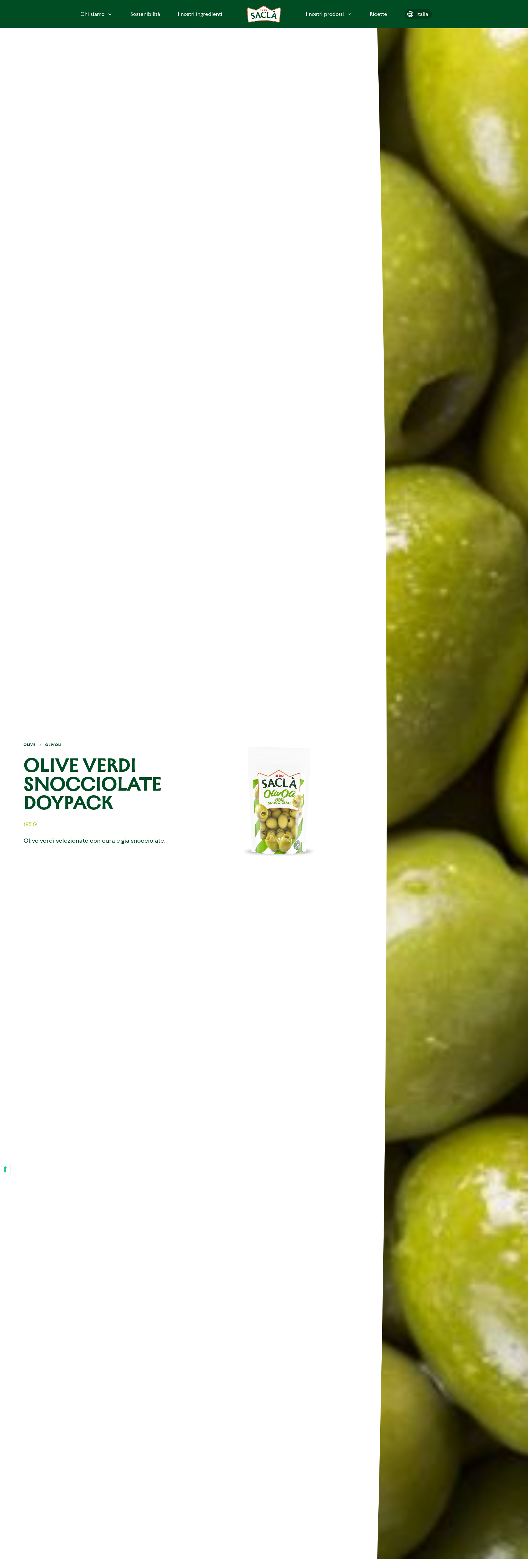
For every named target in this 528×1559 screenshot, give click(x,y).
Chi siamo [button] (92, 14)
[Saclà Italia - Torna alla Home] (264, 14)
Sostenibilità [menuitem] (145, 14)
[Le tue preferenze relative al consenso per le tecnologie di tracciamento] (5, 1169)
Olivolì (53, 745)
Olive (29, 745)
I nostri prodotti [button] (325, 14)
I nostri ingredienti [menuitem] (200, 14)
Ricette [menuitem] (378, 14)
